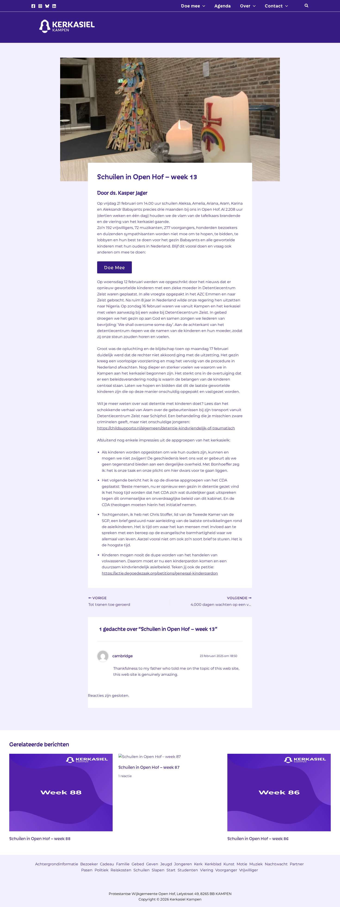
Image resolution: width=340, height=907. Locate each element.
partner (297, 864)
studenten (188, 870)
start (171, 870)
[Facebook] (33, 6)
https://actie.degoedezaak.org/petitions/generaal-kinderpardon (160, 573)
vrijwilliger (248, 870)
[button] (202, 6)
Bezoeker (89, 864)
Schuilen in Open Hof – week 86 (258, 838)
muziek (256, 864)
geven (152, 864)
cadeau (107, 864)
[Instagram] (40, 6)
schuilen (141, 870)
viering (206, 870)
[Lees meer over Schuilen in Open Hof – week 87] (149, 756)
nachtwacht (276, 864)
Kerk (198, 864)
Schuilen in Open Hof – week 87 (149, 767)
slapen (158, 870)
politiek (101, 870)
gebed (138, 864)
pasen (87, 870)
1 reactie (125, 776)
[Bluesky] (47, 6)
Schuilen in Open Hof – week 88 (40, 838)
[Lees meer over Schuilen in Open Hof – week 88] (61, 792)
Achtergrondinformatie (56, 864)
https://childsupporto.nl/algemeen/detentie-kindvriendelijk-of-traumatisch (166, 428)
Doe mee (114, 267)
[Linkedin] (54, 6)
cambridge (122, 656)
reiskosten (121, 870)
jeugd (166, 864)
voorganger (226, 870)
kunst (229, 864)
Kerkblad (213, 864)
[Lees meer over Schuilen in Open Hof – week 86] (279, 792)
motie (242, 864)
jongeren (183, 864)
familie (123, 864)
